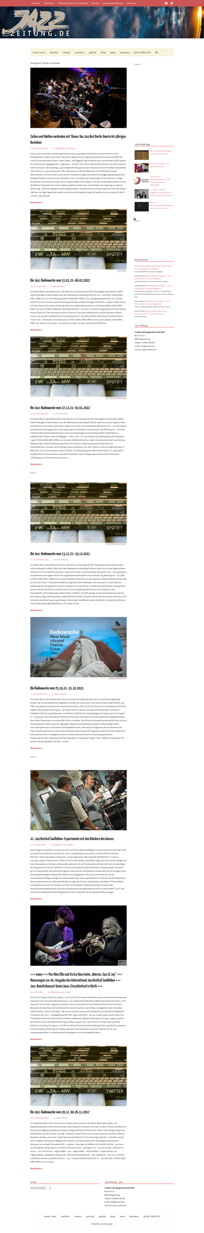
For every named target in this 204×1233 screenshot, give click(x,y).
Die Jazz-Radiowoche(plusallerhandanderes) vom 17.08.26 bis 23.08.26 (161, 205)
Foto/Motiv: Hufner (120, 678)
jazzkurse (124, 52)
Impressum (131, 3)
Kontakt (95, 3)
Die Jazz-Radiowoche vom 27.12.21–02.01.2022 (60, 408)
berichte (54, 52)
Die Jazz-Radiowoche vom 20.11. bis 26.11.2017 (60, 1112)
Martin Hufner (59, 286)
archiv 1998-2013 (142, 52)
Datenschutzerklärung (112, 3)
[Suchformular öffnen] (156, 52)
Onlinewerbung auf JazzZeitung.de (73, 3)
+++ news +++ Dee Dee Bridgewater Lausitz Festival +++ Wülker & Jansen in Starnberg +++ (161, 193)
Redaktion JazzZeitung (65, 148)
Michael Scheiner (140, 266)
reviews (66, 52)
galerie (92, 52)
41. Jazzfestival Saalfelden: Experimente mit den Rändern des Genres (72, 839)
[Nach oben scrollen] (200, 1229)
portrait (79, 52)
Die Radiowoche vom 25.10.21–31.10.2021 (56, 688)
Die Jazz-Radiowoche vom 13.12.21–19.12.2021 (60, 554)
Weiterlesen (35, 202)
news (112, 52)
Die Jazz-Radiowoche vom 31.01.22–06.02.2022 (60, 281)
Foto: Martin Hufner (120, 398)
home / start (39, 52)
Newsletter (49, 3)
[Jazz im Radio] (78, 211)
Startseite (35, 3)
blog (103, 52)
